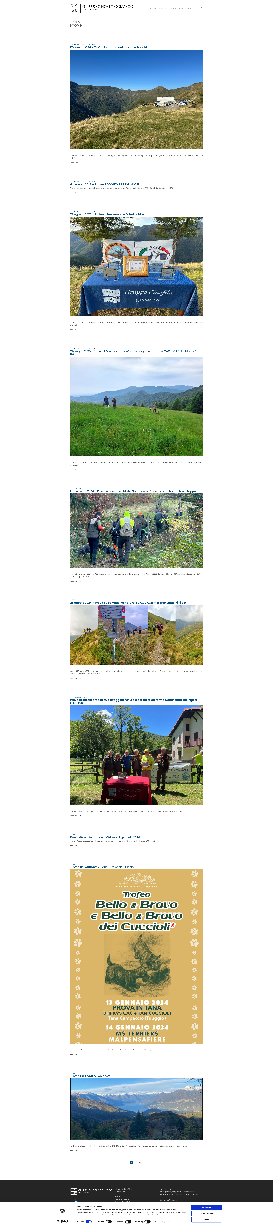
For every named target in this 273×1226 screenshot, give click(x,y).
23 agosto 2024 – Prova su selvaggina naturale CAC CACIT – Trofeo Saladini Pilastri (129, 603)
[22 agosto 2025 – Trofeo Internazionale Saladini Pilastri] (136, 320)
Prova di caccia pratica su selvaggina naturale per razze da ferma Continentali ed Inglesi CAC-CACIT (133, 701)
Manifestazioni (78, 45)
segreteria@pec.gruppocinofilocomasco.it (180, 1194)
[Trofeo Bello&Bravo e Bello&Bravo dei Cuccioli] (136, 1047)
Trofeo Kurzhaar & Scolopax (90, 1076)
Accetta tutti (206, 1207)
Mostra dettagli (160, 1222)
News (87, 45)
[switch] (109, 1221)
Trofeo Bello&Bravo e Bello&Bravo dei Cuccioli (102, 867)
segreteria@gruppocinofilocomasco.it (178, 1192)
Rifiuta (206, 1220)
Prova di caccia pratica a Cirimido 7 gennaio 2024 (105, 837)
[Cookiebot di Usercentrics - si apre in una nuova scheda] (62, 1221)
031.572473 (167, 1189)
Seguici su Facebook (168, 1200)
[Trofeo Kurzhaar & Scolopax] (136, 1143)
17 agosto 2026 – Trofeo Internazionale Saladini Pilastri (108, 47)
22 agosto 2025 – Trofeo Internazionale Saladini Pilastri (108, 214)
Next (140, 1162)
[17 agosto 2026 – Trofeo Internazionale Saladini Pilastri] (136, 153)
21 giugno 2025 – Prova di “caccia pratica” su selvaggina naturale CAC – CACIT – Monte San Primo (135, 352)
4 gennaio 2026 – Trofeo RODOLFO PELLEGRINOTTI (104, 184)
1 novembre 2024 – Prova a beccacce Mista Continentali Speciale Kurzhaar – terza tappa (133, 491)
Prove (93, 45)
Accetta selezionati (207, 1213)
